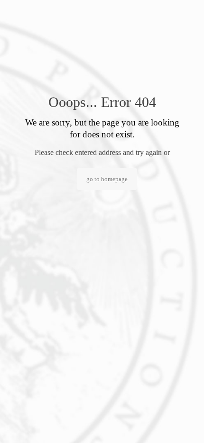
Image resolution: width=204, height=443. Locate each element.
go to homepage (107, 179)
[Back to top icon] (185, 423)
